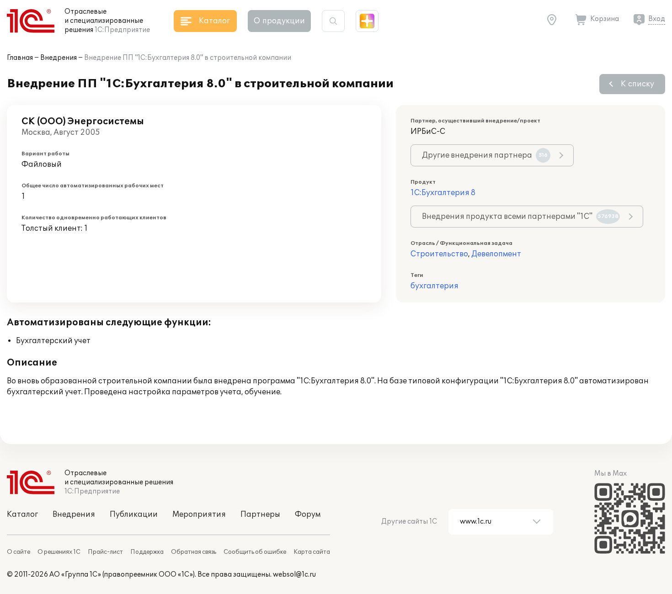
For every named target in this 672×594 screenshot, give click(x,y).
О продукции (279, 21)
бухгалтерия (435, 286)
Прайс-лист (105, 552)
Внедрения (58, 58)
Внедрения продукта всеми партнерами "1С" (520, 216)
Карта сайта (311, 552)
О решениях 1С (58, 552)
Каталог (22, 514)
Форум (307, 514)
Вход (656, 19)
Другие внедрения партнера (485, 155)
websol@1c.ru (294, 574)
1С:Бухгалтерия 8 (443, 192)
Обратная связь (193, 552)
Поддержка (147, 552)
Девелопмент (496, 254)
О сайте (18, 552)
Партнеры (260, 514)
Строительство (439, 254)
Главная (20, 58)
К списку (637, 84)
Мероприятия (199, 514)
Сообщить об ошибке (255, 552)
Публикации (134, 514)
